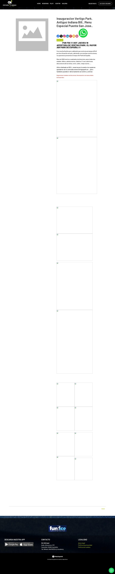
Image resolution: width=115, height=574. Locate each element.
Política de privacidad (85, 545)
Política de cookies (84, 547)
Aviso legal (81, 543)
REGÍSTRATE (92, 3)
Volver (103, 508)
